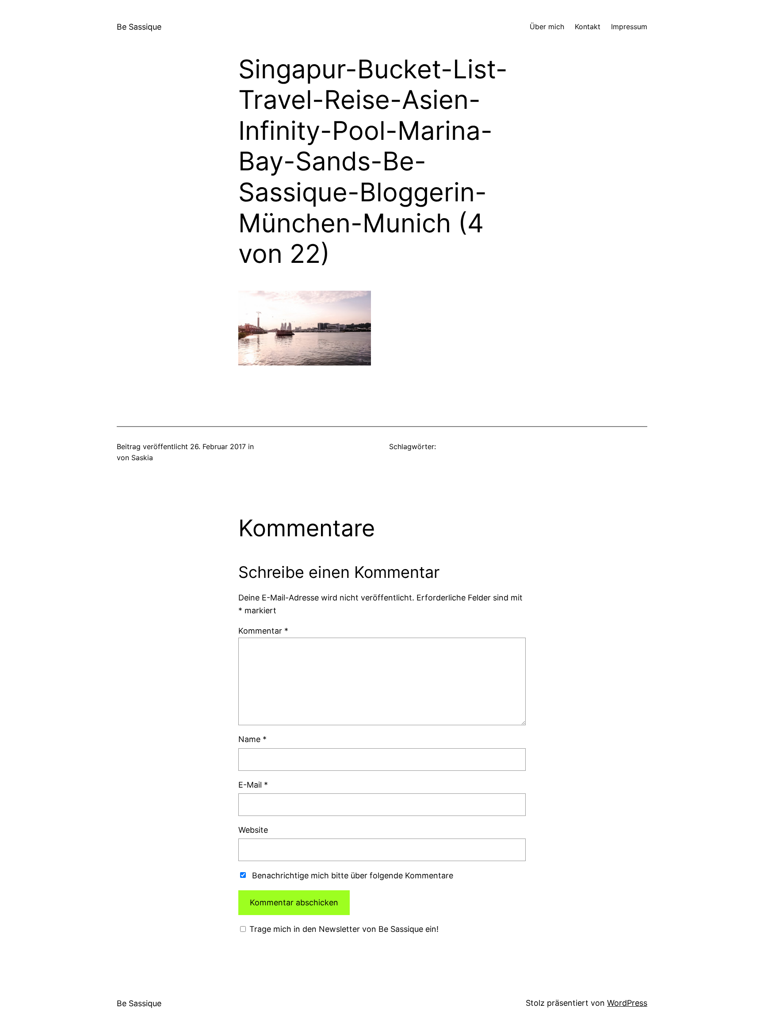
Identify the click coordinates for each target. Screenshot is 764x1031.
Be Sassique (139, 26)
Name (252, 739)
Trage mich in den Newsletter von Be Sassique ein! (343, 929)
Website (253, 830)
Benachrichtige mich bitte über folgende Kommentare (352, 875)
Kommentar (263, 630)
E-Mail (253, 784)
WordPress (627, 1003)
